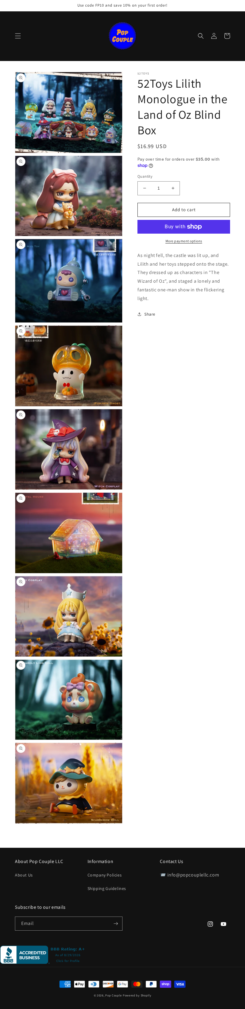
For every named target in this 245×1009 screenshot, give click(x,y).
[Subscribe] (115, 924)
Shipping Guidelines (107, 888)
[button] (17, 35)
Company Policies (105, 875)
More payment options (184, 241)
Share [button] (149, 314)
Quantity (144, 176)
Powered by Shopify (137, 995)
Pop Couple (113, 995)
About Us (24, 875)
